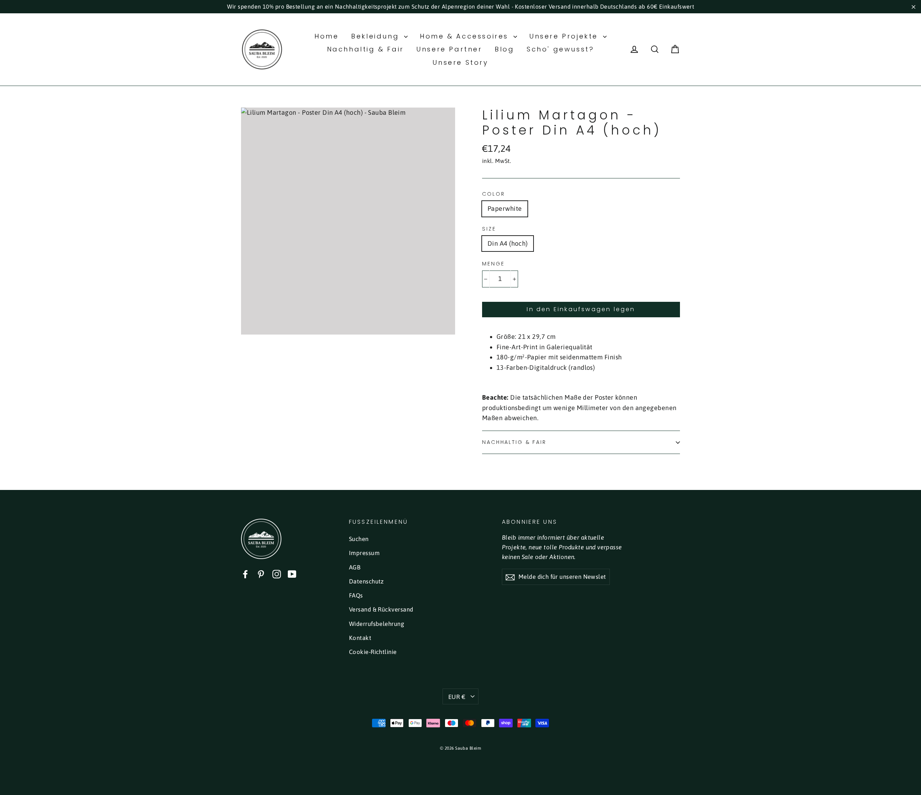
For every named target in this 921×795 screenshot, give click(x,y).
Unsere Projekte (565, 36)
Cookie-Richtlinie (373, 651)
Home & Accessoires (465, 36)
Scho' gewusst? (560, 49)
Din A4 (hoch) (507, 243)
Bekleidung (376, 36)
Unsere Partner (449, 49)
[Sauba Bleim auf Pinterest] (261, 574)
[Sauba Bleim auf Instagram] (276, 574)
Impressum (364, 552)
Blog (504, 49)
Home (326, 36)
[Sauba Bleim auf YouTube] (292, 574)
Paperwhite (504, 208)
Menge (493, 264)
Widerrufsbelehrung (376, 623)
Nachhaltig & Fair (365, 49)
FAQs (356, 595)
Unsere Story (460, 62)
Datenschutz (366, 581)
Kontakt (360, 637)
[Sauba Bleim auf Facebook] (245, 574)
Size (489, 229)
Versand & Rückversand (381, 609)
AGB (354, 567)
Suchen (359, 538)
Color (493, 194)
